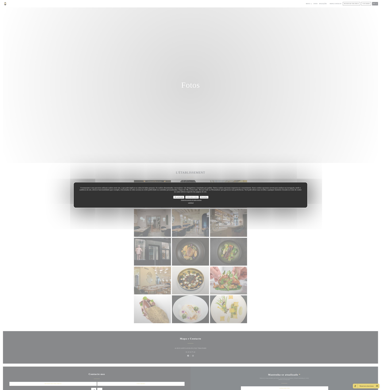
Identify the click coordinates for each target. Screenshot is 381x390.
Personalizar (204, 197)
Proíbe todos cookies (192, 197)
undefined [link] (191, 203)
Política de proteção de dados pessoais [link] (191, 200)
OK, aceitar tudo (178, 197)
